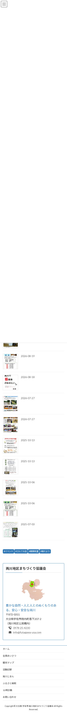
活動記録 (7, 669)
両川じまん (8, 676)
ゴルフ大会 (22, 551)
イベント (9, 551)
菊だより (46, 551)
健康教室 (34, 551)
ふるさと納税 (9, 683)
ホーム (6, 648)
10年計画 (7, 690)
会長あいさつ (9, 655)
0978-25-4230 (21, 627)
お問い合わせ (9, 697)
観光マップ (8, 662)
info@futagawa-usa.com (27, 632)
